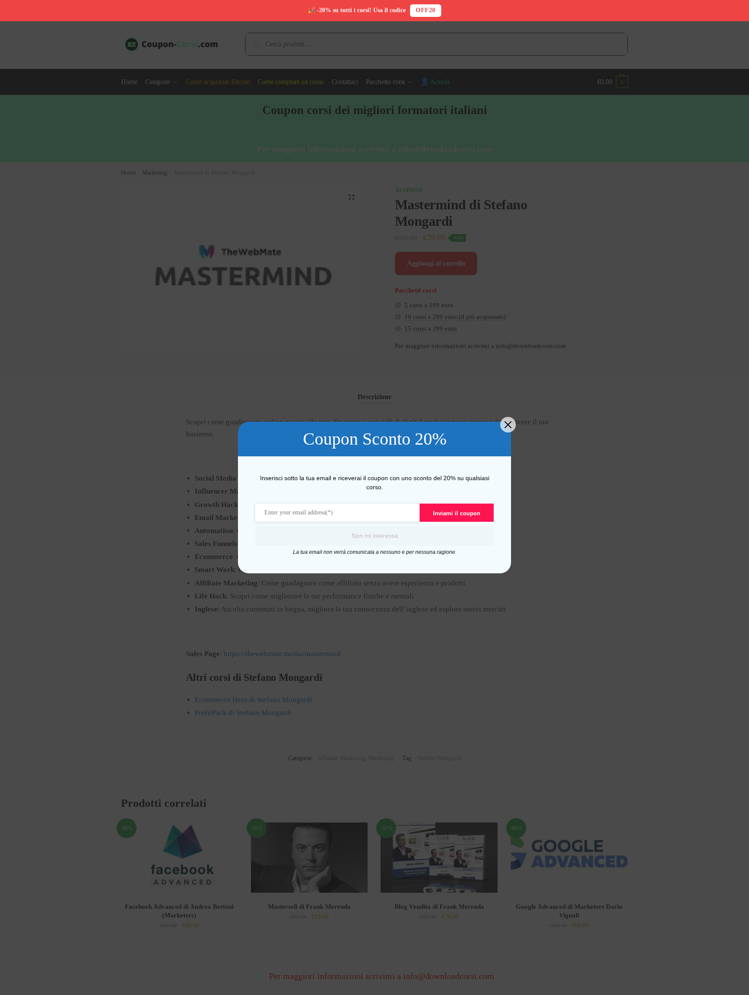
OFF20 (426, 10)
